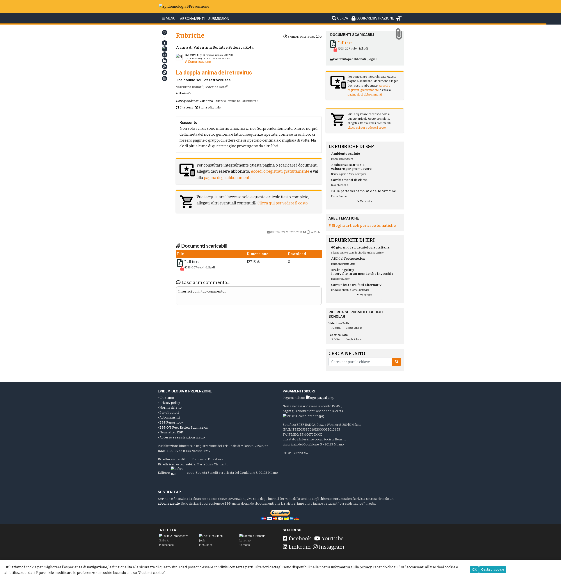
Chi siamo (167, 398)
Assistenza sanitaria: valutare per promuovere (351, 167)
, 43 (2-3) (203, 55)
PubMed (336, 327)
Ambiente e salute (345, 154)
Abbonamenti (170, 417)
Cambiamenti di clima (349, 180)
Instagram (331, 547)
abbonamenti (329, 499)
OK (474, 569)
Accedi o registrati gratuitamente (280, 171)
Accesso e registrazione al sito (182, 437)
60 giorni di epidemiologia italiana (360, 247)
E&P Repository (171, 422)
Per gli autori (169, 413)
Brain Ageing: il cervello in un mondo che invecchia (362, 272)
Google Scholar (353, 327)
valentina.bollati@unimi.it (241, 101)
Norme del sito (171, 408)
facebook (300, 539)
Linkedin (300, 547)
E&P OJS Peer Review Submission (184, 427)
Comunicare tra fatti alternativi (357, 285)
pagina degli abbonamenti (227, 178)
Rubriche (190, 35)
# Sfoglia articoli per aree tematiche (362, 225)
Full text (191, 262)
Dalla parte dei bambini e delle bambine (363, 191)
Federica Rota (215, 87)
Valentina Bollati (189, 87)
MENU (170, 18)
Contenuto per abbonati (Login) (354, 59)
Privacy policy (170, 403)
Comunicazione (199, 62)
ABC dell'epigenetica (348, 259)
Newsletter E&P (171, 432)
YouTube (332, 539)
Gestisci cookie (492, 569)
